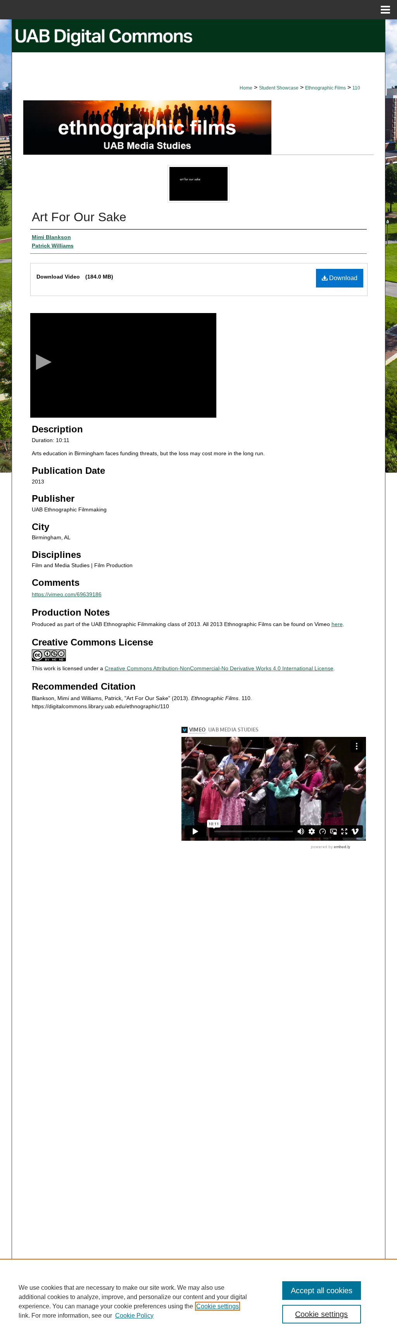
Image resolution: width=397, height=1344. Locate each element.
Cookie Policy (134, 1315)
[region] (198, 1301)
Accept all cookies (321, 1290)
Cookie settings (217, 1306)
